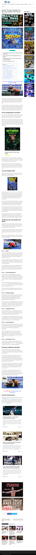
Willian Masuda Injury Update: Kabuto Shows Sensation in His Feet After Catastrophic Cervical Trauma (5, 543)
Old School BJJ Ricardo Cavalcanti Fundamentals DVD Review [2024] (18, 519)
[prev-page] (2, 546)
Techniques (25, 4)
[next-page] (3, 546)
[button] (33, 4)
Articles (8, 4)
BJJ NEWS (5, 4)
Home (3, 4)
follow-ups (11, 310)
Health (30, 4)
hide (6, 64)
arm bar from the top (13, 343)
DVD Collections (17, 4)
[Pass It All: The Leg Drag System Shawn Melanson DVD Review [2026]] (5, 528)
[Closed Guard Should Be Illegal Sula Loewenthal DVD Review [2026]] (20, 528)
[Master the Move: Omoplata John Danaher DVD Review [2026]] (20, 538)
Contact (3, 6)
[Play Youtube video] (12, 244)
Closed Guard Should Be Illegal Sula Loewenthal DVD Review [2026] (20, 532)
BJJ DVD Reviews (12, 4)
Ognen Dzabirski (4, 13)
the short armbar (17, 335)
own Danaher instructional (15, 306)
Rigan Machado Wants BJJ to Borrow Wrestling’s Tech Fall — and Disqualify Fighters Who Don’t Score (12, 533)
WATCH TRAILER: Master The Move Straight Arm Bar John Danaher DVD (10, 96)
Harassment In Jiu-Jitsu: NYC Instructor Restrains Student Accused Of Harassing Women (12, 543)
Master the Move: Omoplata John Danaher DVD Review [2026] (20, 542)
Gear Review (22, 4)
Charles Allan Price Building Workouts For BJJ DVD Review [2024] (6, 520)
